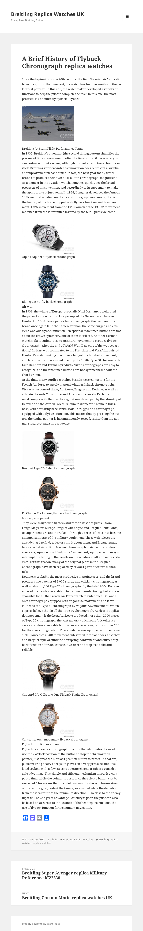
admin (54, 839)
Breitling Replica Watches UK (47, 14)
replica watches (42, 843)
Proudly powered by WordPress (41, 923)
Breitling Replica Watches (78, 839)
